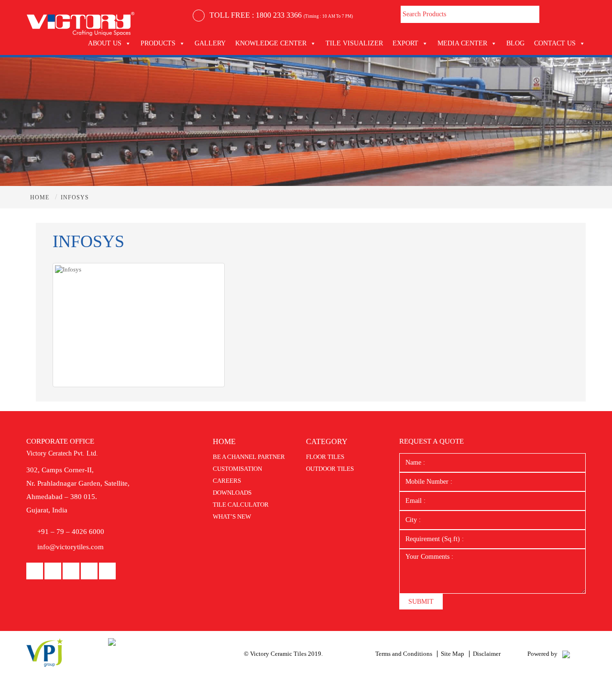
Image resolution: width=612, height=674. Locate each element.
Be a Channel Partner (249, 456)
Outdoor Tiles (330, 468)
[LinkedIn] (53, 571)
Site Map (452, 653)
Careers (227, 480)
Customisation (237, 468)
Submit (421, 601)
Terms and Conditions (403, 653)
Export (405, 43)
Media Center (462, 43)
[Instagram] (89, 571)
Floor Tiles (325, 456)
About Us (104, 43)
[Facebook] (35, 571)
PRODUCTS (158, 43)
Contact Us (555, 43)
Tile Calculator (241, 504)
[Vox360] (566, 653)
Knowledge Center (270, 43)
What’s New (232, 516)
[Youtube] (71, 571)
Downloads (232, 492)
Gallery (210, 43)
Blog (515, 43)
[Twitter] (107, 571)
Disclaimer (487, 653)
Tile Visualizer (354, 43)
